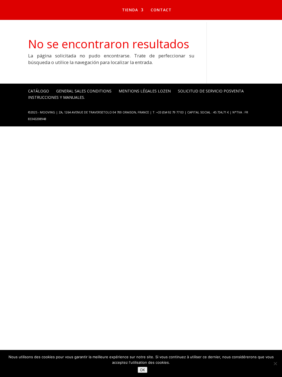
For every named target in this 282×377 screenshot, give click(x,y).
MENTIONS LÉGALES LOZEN (145, 91)
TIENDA (130, 10)
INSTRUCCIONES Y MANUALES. (56, 97)
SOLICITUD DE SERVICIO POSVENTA (211, 91)
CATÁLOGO (38, 91)
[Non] (275, 363)
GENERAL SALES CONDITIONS (84, 91)
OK (142, 370)
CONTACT (161, 10)
